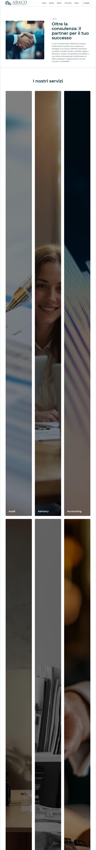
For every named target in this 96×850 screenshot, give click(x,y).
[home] (16, 3)
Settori (59, 3)
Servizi (51, 3)
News (77, 3)
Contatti (86, 3)
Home (44, 3)
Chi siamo (68, 3)
